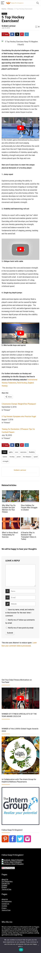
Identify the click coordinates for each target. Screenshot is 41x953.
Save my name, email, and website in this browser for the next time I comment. (19, 613)
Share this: (5, 393)
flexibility (32, 452)
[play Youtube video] (20, 127)
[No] (38, 945)
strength (5, 461)
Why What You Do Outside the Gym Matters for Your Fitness (9, 508)
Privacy (4, 887)
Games (5, 457)
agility (11, 452)
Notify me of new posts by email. (21, 628)
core (16, 452)
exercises (23, 452)
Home (4, 9)
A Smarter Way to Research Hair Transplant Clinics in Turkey (28, 536)
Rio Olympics (27, 457)
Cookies (4, 885)
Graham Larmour (9, 26)
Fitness (10, 9)
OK (21, 950)
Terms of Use (6, 889)
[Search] (37, 3)
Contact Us (6, 883)
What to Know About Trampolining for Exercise (10, 535)
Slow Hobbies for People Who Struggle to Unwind (29, 507)
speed (36, 457)
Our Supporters (7, 881)
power (19, 457)
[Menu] (2, 3)
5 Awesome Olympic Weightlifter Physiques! (19, 404)
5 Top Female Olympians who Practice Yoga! (19, 416)
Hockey (12, 457)
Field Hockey (22, 383)
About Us (5, 879)
